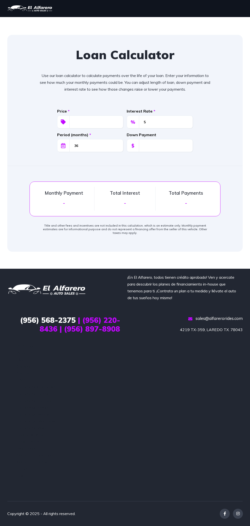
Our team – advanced (35, 455)
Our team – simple (32, 461)
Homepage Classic (33, 393)
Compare (25, 366)
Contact (24, 373)
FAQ (21, 380)
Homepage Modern (34, 407)
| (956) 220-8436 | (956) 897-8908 (70, 325)
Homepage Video (32, 427)
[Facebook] (225, 514)
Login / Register (30, 441)
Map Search (27, 448)
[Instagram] (238, 514)
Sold (21, 475)
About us (25, 352)
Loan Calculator (30, 434)
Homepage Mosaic (33, 414)
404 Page (26, 346)
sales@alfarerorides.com (219, 318)
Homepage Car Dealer (36, 386)
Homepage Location (34, 400)
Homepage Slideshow (36, 421)
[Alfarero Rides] (29, 8)
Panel (22, 468)
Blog (21, 359)
